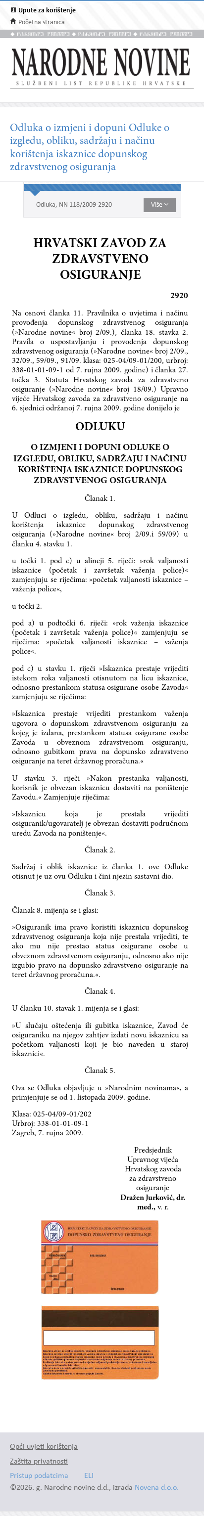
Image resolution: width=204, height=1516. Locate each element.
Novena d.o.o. (157, 1488)
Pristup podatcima (39, 1476)
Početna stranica (41, 22)
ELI (89, 1476)
